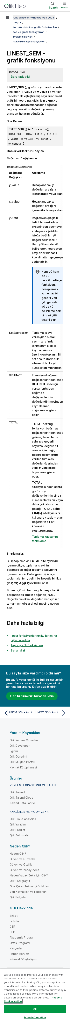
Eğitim (14, 751)
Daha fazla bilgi (20, 76)
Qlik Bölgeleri (18, 897)
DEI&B (14, 932)
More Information (35, 1017)
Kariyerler (16, 948)
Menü (64, 7)
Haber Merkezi (19, 953)
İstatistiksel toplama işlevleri (29, 41)
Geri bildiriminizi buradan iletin (32, 696)
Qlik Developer (20, 745)
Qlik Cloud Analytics (23, 819)
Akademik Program (22, 937)
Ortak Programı (20, 943)
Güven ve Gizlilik (21, 864)
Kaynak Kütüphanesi (23, 767)
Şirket (14, 915)
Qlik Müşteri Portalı (22, 762)
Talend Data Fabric (22, 803)
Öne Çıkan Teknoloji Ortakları (29, 886)
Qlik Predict (17, 829)
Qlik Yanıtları (18, 824)
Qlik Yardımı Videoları (24, 740)
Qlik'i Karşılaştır (20, 880)
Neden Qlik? (18, 853)
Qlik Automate (19, 835)
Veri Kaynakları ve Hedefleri (28, 891)
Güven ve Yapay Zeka (24, 870)
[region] (35, 995)
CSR (12, 926)
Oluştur (17, 22)
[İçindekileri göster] (8, 17)
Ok (35, 1009)
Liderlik (14, 921)
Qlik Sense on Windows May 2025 (33, 17)
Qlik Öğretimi (18, 756)
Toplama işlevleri (22, 36)
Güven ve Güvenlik (22, 859)
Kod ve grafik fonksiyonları (28, 31)
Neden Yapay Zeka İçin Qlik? (29, 875)
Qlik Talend (17, 792)
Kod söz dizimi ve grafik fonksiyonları (35, 27)
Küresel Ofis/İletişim (23, 959)
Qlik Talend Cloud (21, 797)
